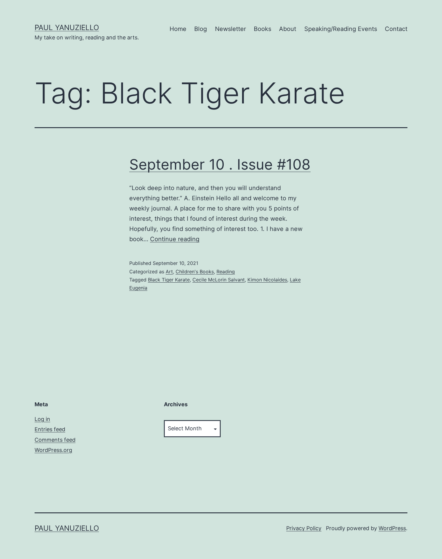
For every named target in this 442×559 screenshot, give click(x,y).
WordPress (392, 528)
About (287, 28)
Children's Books (195, 272)
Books (262, 28)
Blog (200, 28)
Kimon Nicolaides (267, 280)
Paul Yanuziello (67, 27)
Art (169, 272)
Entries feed (50, 429)
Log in (42, 419)
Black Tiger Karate (169, 280)
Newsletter (230, 28)
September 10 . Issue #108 (220, 164)
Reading (225, 272)
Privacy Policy (303, 528)
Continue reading (174, 239)
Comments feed (55, 440)
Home (178, 28)
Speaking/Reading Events (340, 28)
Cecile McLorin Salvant (218, 280)
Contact (396, 28)
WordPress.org (53, 450)
